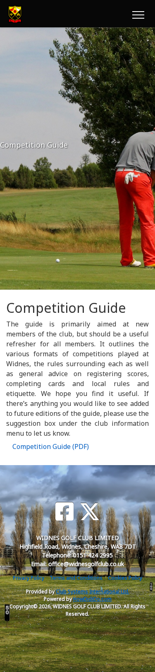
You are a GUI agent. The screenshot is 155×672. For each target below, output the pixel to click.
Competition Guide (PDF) (50, 446)
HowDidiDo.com (92, 598)
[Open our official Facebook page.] (64, 511)
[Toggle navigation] (137, 13)
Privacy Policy (28, 577)
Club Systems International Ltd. (92, 591)
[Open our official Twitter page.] (89, 511)
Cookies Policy (125, 577)
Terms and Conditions (76, 577)
